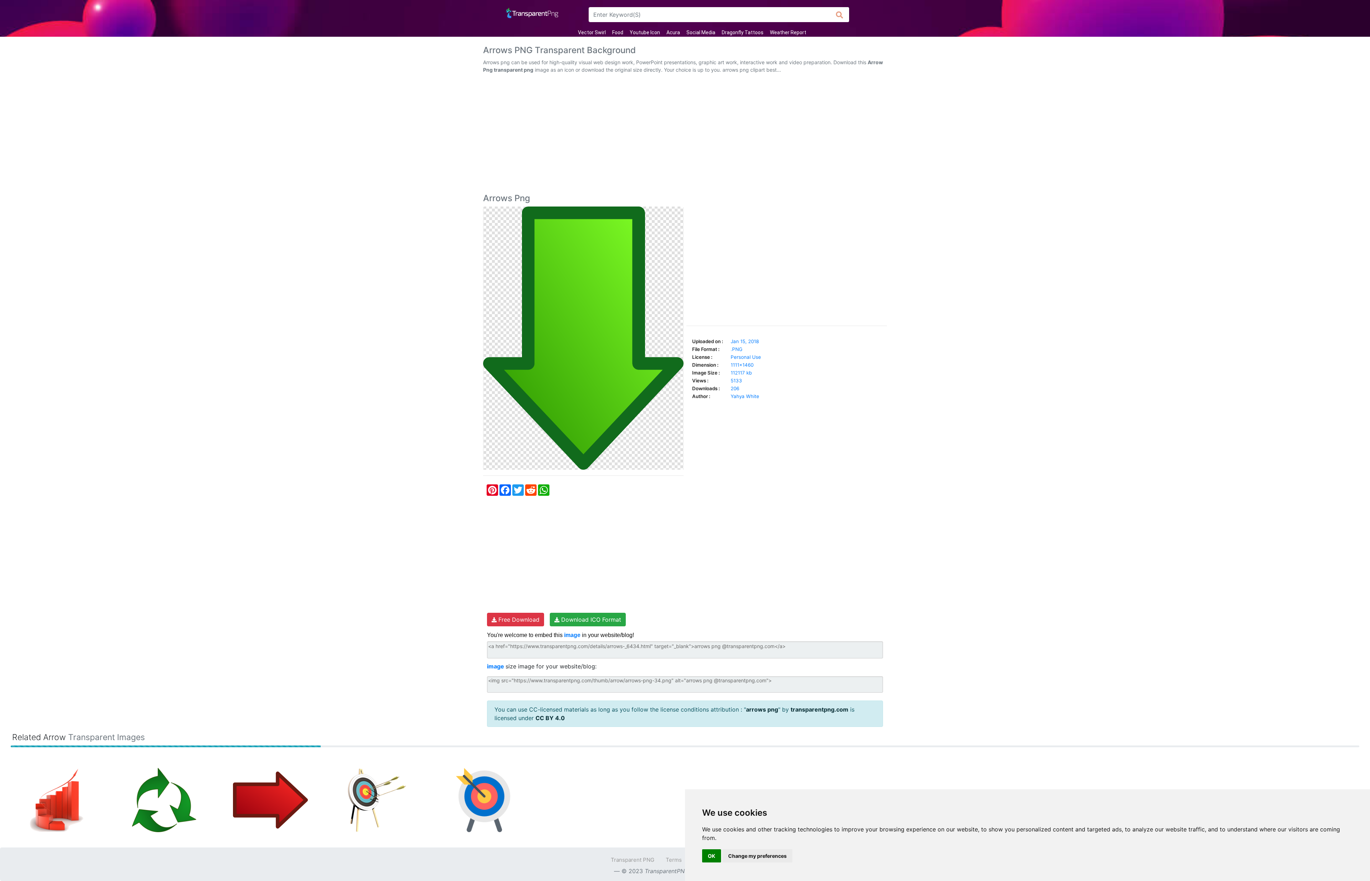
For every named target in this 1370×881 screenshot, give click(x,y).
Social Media (700, 32)
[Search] (839, 14)
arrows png (762, 709)
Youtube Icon (645, 32)
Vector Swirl (592, 32)
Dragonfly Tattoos (742, 32)
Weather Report (788, 32)
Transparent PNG (632, 859)
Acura (673, 32)
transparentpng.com (819, 709)
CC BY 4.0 (550, 718)
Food (617, 32)
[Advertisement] (685, 135)
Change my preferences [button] (757, 856)
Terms (674, 859)
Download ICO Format (590, 619)
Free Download (518, 619)
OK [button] (711, 856)
